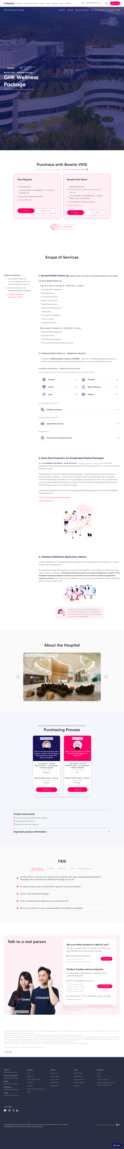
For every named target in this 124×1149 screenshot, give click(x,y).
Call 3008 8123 (105, 986)
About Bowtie (78, 1073)
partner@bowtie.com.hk (11, 1089)
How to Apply (54, 1076)
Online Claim (54, 1082)
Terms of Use (111, 1125)
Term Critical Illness (33, 1079)
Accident (30, 1082)
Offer (28, 1092)
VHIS (28, 1073)
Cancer (29, 1086)
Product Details (45, 210)
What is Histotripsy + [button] (46, 501)
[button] (18, 677)
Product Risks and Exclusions (25, 821)
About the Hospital (82, 10)
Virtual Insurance (102, 1079)
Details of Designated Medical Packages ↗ (54, 497)
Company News (79, 1079)
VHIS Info (62, 10)
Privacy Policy (101, 1125)
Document (110, 10)
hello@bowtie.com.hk (11, 1072)
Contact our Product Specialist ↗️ (75, 169)
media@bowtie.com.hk (11, 1084)
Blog (99, 1073)
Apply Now (115, 3)
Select (26, 210)
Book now (106, 958)
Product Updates (79, 1082)
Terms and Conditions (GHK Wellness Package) (31, 818)
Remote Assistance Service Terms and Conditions (106, 1084)
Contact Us (54, 1073)
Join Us (77, 1086)
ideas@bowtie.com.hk (11, 1078)
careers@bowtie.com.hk (11, 1095)
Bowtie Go (54, 1086)
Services (70, 10)
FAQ (118, 10)
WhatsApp (105, 990)
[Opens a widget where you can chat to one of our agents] (116, 1145)
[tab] (37, 868)
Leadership (77, 1076)
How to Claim (54, 1079)
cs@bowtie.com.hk (77, 999)
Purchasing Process (98, 10)
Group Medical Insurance (35, 1089)
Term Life (30, 1076)
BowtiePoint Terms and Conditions (27, 824)
